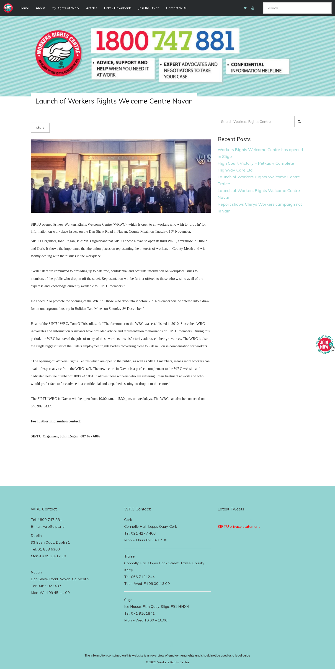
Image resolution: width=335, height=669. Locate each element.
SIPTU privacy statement (239, 526)
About (40, 8)
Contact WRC (176, 8)
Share (40, 127)
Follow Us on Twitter (235, 519)
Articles (91, 8)
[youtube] (252, 8)
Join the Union (148, 8)
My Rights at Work (65, 8)
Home (24, 8)
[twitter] (245, 8)
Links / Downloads (117, 8)
